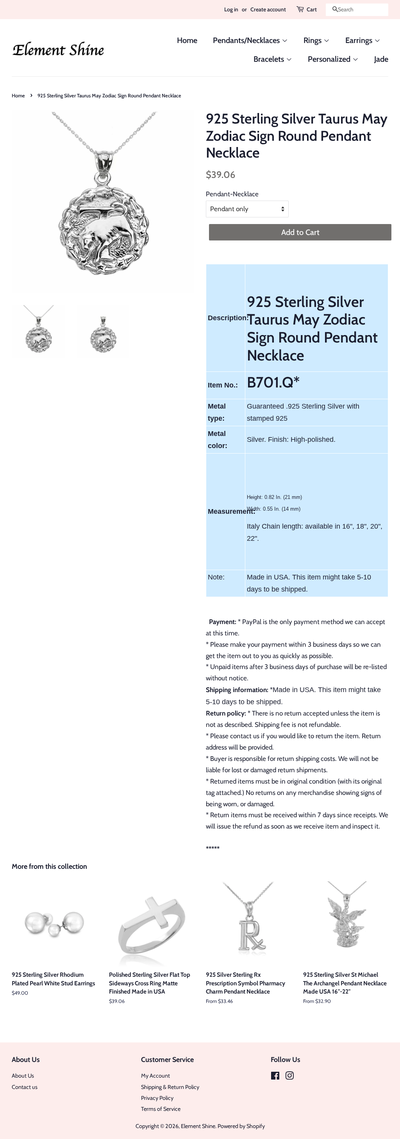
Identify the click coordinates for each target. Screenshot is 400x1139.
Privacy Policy (157, 1097)
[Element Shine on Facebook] (275, 1077)
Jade (381, 59)
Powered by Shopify (241, 1126)
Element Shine (198, 1126)
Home (187, 40)
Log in (231, 9)
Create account (268, 9)
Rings (313, 40)
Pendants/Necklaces (247, 40)
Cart (312, 9)
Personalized (330, 59)
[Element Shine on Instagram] (289, 1077)
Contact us (25, 1087)
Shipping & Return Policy (170, 1087)
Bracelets (270, 59)
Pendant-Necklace (232, 194)
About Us (23, 1075)
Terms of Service (160, 1108)
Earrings (359, 40)
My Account (155, 1075)
